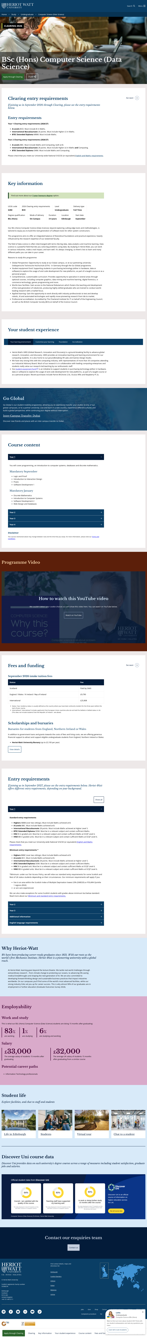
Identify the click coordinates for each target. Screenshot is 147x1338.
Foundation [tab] (63, 342)
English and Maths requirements (89, 155)
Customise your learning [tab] (45, 342)
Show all (98, 799)
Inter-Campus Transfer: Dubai (21, 415)
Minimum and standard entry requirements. (47, 896)
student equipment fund (26, 369)
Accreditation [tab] (77, 342)
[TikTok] (40, 1312)
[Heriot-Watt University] (18, 6)
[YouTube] (32, 1312)
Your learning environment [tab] (20, 342)
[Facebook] (11, 1312)
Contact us (73, 1247)
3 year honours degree (42, 195)
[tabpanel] (58, 362)
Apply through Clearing (12, 77)
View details (15, 749)
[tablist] (73, 342)
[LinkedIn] (4, 1312)
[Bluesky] (18, 1312)
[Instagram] (25, 1312)
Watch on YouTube (74, 615)
